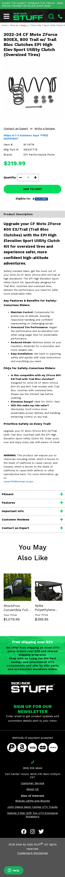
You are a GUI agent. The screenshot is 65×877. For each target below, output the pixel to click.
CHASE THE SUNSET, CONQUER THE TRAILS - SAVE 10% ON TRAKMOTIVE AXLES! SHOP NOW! (32, 4)
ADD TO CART (32, 189)
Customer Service (32, 783)
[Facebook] (23, 831)
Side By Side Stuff (29, 844)
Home (5, 25)
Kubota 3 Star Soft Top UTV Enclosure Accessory (32, 814)
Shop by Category (19, 25)
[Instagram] (32, 831)
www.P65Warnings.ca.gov (18, 481)
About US (32, 789)
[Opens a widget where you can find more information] (13, 870)
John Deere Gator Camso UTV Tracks (32, 807)
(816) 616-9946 (32, 768)
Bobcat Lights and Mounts (32, 800)
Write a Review (44, 128)
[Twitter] (41, 831)
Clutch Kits (36, 25)
